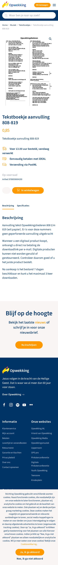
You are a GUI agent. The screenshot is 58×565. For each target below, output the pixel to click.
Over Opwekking (11, 394)
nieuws (40, 322)
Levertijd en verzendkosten (14, 443)
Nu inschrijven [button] (29, 345)
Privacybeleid (8, 457)
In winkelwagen (30, 190)
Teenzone (35, 475)
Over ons (6, 462)
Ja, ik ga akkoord (30, 552)
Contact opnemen (10, 467)
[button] (54, 5)
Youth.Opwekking (39, 470)
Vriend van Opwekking (41, 433)
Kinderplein (36, 480)
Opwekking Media (39, 438)
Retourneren (8, 447)
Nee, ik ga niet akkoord (30, 559)
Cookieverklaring (29, 544)
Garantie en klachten (11, 452)
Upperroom (36, 447)
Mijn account (8, 433)
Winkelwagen (42, 5)
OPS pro (35, 452)
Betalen (5, 438)
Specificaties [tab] (23, 205)
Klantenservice (9, 428)
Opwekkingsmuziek (40, 443)
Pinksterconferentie (40, 457)
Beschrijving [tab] (8, 205)
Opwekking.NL (38, 428)
